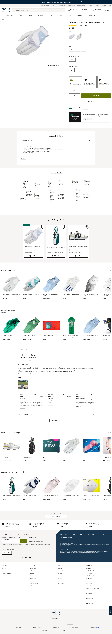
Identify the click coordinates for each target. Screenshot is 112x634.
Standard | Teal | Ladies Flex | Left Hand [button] (55, 252)
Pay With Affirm (61, 581)
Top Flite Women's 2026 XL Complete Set (56, 247)
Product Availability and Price (92, 591)
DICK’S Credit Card (45, 5)
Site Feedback (65, 631)
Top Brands (60, 573)
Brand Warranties (89, 598)
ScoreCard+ (53, 5)
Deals (105, 16)
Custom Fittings (33, 568)
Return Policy (88, 581)
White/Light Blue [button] (28, 252)
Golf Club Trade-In (33, 586)
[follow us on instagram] (33, 557)
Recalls (87, 596)
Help (110, 5)
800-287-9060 (70, 624)
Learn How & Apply (95, 552)
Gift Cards (97, 5)
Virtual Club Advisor (34, 583)
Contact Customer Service (91, 576)
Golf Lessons (32, 571)
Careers (3, 571)
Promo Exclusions (89, 593)
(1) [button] (86, 25)
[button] (53, 65)
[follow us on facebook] (30, 557)
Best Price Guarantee (90, 586)
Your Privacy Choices (93, 627)
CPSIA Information (89, 603)
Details (62, 526)
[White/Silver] (79, 36)
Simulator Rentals (33, 576)
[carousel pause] (81, 2)
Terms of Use (18, 627)
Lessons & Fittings (71, 5)
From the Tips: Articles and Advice (92, 588)
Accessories (79, 16)
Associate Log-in (56, 627)
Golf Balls (51, 16)
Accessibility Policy (37, 627)
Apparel (30, 16)
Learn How (86, 109)
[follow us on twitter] (26, 557)
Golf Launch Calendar (81, 5)
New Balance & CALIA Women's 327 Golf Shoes (78, 247)
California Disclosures (46, 631)
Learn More (7, 526)
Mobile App (60, 568)
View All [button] (109, 271)
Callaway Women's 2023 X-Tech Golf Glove (32, 247)
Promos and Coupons (62, 571)
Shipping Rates (89, 583)
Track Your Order (89, 578)
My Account (88, 568)
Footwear (40, 16)
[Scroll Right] (91, 401)
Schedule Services (61, 5)
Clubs (21, 16)
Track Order (104, 5)
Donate (90, 526)
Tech (69, 16)
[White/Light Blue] (72, 36)
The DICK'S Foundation (6, 573)
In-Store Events (33, 578)
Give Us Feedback (89, 606)
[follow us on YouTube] (22, 557)
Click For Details (39, 541)
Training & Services (93, 16)
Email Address (6, 539)
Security (87, 601)
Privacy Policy (75, 627)
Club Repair (32, 573)
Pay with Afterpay (61, 583)
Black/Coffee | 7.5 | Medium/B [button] (75, 252)
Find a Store (90, 5)
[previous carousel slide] (33, 2)
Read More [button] (23, 159)
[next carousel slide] (79, 2)
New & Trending (9, 16)
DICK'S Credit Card (89, 573)
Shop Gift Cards (75, 539)
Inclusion (3, 576)
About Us (3, 568)
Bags (61, 16)
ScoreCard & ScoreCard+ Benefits (92, 571)
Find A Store (60, 576)
